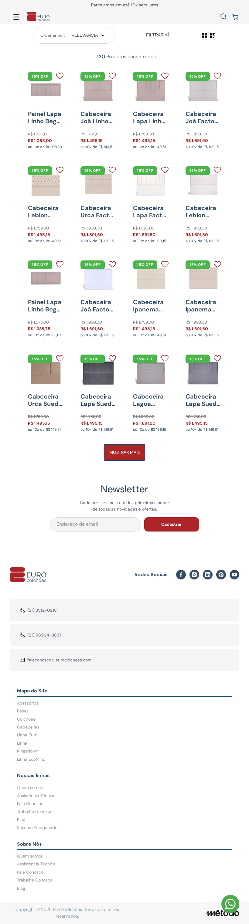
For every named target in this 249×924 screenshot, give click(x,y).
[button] (223, 17)
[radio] (204, 35)
